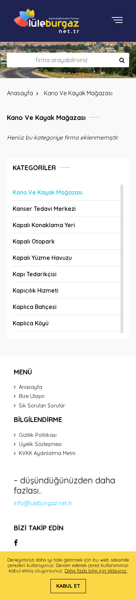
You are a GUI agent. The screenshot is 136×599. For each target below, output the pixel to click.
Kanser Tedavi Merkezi (44, 208)
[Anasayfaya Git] (46, 21)
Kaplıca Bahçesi (35, 306)
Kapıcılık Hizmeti (35, 290)
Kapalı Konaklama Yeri (44, 225)
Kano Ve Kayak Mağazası (48, 192)
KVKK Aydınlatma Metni (47, 453)
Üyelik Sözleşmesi (40, 444)
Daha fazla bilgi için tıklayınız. (96, 571)
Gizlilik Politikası (38, 435)
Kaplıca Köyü (31, 323)
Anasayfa (30, 387)
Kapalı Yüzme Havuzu (42, 257)
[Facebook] (16, 542)
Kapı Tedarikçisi (35, 274)
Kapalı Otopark (34, 241)
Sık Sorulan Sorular (42, 405)
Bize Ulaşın (32, 396)
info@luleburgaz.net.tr (43, 503)
